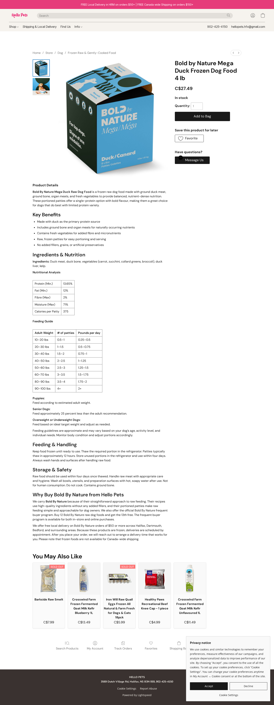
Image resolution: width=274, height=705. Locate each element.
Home (37, 53)
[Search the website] (228, 15)
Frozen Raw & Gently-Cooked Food (92, 53)
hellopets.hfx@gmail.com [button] (248, 27)
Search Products (67, 648)
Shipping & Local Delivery (40, 27)
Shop (13, 27)
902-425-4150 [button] (217, 27)
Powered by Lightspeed (137, 695)
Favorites (151, 648)
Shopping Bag (179, 648)
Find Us (65, 27)
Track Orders (123, 648)
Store (49, 53)
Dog (60, 53)
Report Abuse (148, 688)
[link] (228, 693)
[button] (19, 15)
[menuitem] (233, 53)
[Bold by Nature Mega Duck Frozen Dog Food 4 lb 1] (41, 86)
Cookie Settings (126, 688)
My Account (95, 648)
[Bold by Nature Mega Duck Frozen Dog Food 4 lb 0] (41, 68)
